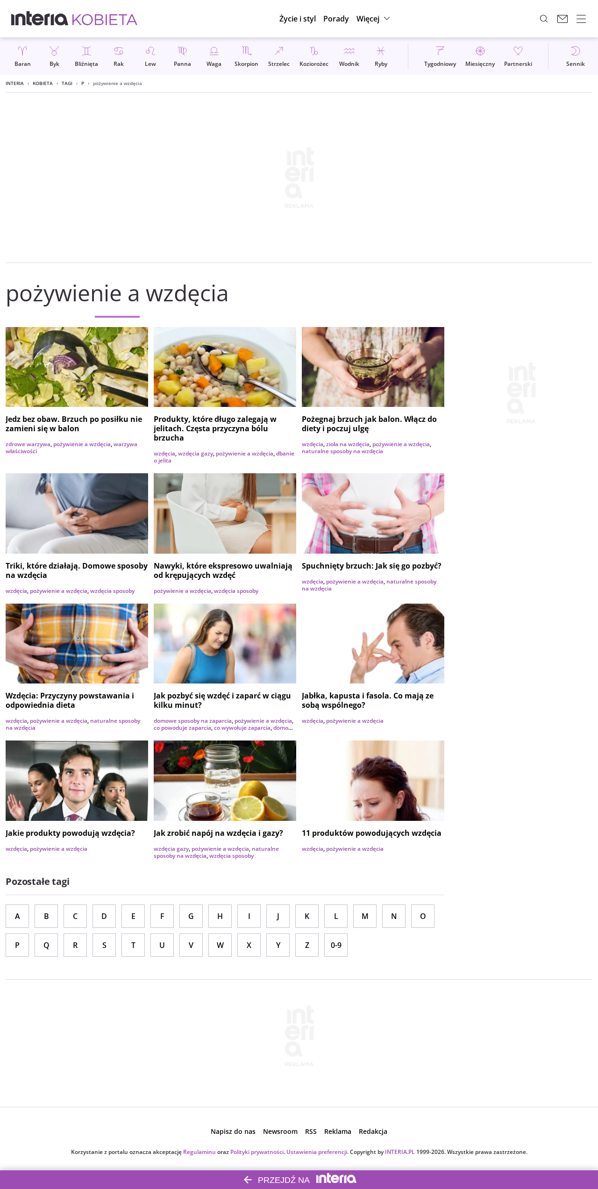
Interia (15, 83)
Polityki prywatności (257, 1152)
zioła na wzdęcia (348, 444)
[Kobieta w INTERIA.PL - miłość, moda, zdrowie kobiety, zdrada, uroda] (104, 18)
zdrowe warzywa (28, 444)
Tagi (67, 83)
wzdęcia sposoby (112, 591)
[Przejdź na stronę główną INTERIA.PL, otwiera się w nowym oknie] (40, 18)
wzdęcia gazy (195, 453)
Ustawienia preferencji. (317, 1151)
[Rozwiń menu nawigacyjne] (581, 18)
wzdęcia (164, 453)
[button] (374, 18)
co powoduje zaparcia (182, 728)
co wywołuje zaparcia (242, 728)
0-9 (336, 945)
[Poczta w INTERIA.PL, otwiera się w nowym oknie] (562, 18)
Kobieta (43, 83)
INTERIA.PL (400, 1152)
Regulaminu (199, 1152)
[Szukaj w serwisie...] (543, 18)
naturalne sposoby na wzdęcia (342, 451)
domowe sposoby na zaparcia (193, 721)
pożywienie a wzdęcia (82, 444)
